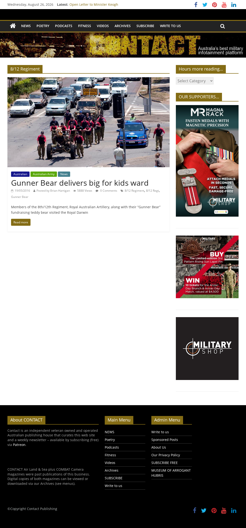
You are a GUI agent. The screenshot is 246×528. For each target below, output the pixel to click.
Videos (103, 26)
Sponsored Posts (164, 439)
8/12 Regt (152, 191)
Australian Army (44, 174)
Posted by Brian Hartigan (53, 191)
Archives (123, 26)
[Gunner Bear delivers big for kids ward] (88, 80)
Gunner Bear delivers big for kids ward (80, 183)
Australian (20, 174)
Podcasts (63, 26)
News (64, 174)
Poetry (43, 26)
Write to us (170, 26)
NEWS (26, 26)
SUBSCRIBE (145, 26)
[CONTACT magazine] (12, 26)
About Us (158, 447)
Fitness (84, 26)
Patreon (19, 444)
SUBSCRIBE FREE (164, 462)
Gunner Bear (19, 197)
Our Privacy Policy (165, 455)
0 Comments (108, 191)
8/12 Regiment (134, 191)
